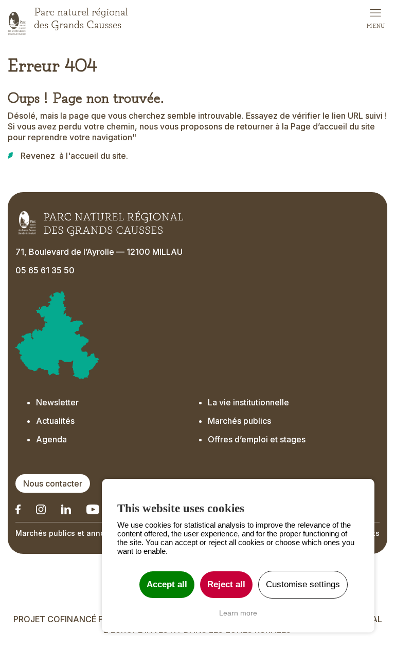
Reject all (226, 584)
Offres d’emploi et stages (257, 439)
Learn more (238, 613)
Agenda (51, 439)
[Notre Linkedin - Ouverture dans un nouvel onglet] (18, 509)
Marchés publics (239, 421)
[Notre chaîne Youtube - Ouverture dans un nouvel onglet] (92, 509)
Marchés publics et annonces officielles (87, 533)
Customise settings (303, 584)
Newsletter (57, 402)
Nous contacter (52, 483)
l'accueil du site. (97, 156)
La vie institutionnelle (248, 402)
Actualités (55, 421)
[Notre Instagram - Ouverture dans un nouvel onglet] (41, 509)
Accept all (167, 584)
